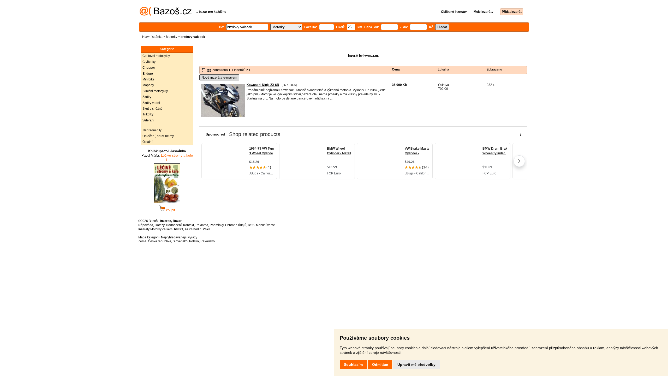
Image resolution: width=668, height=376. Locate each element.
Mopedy (148, 85)
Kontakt (188, 225)
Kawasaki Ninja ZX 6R (263, 85)
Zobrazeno (494, 69)
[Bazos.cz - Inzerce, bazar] (166, 14)
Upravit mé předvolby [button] (416, 364)
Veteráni (148, 120)
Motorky (171, 37)
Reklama (201, 225)
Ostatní (147, 142)
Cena (396, 69)
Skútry (146, 97)
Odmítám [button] (380, 364)
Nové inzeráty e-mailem (219, 77)
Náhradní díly (152, 130)
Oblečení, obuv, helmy (158, 136)
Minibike (148, 79)
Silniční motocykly (155, 91)
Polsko (194, 241)
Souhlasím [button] (353, 364)
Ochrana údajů (235, 225)
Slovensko (180, 241)
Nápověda (145, 225)
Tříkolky (147, 114)
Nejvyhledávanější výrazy (179, 237)
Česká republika (159, 241)
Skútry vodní (151, 103)
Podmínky (217, 225)
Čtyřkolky (149, 62)
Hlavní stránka (152, 37)
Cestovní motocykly (156, 56)
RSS (251, 225)
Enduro (147, 73)
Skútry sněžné (152, 108)
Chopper (148, 67)
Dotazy (159, 225)
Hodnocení (174, 225)
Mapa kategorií (148, 237)
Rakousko (207, 241)
